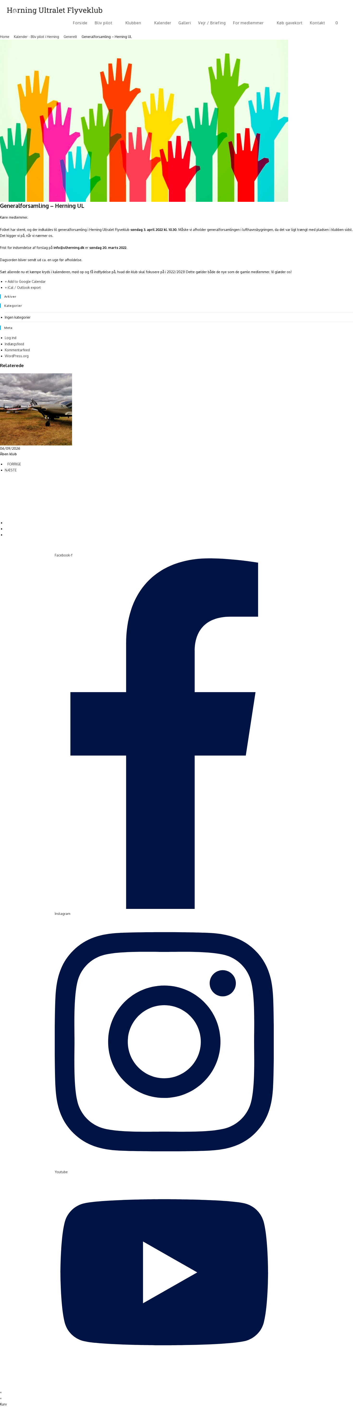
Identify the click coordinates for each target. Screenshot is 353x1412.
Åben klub (8, 454)
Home (5, 37)
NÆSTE (11, 470)
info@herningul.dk (13, 509)
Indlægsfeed (14, 344)
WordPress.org (17, 356)
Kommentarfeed (17, 350)
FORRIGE (14, 464)
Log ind (10, 338)
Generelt (70, 37)
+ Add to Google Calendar (25, 281)
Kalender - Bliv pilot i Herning (36, 37)
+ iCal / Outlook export (23, 287)
